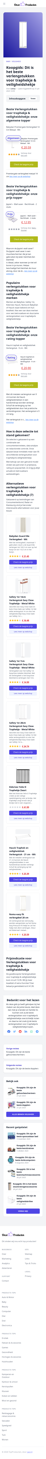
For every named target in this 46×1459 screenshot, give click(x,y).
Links (27, 1258)
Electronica (7, 1325)
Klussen (5, 1391)
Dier (4, 1316)
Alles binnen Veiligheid (23, 1114)
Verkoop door (26, 154)
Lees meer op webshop (23, 567)
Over (4, 1254)
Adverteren (7, 1268)
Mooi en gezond (9, 1400)
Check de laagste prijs (23, 164)
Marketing (6, 1258)
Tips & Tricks (30, 1263)
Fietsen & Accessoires (11, 1343)
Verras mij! (23, 1211)
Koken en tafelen (9, 1396)
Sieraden (6, 1421)
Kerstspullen (7, 1386)
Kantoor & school (9, 1382)
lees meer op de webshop (19, 176)
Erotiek (5, 1338)
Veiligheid (16, 61)
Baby (8, 61)
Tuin (4, 1435)
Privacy (28, 1276)
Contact (5, 1281)
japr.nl (29, 1452)
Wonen (5, 1439)
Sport (4, 1430)
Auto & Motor (8, 1297)
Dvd (3, 1320)
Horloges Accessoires (11, 1357)
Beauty (5, 1306)
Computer (6, 1311)
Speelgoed (6, 1425)
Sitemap (28, 1254)
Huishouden (7, 1361)
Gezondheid (7, 1352)
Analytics (6, 1263)
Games (5, 1347)
